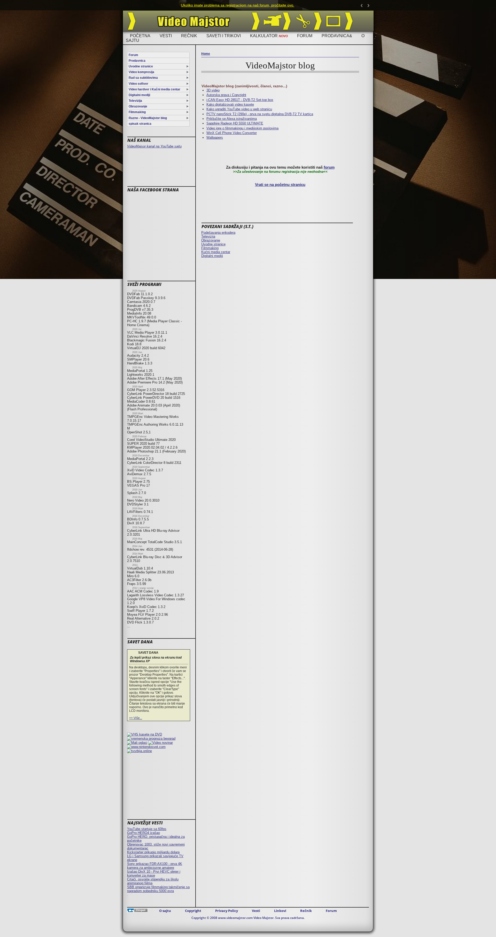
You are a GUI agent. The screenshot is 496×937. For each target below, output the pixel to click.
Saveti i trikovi (223, 36)
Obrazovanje (138, 106)
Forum (304, 36)
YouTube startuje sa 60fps (146, 829)
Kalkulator (269, 36)
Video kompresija (141, 72)
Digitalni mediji (139, 95)
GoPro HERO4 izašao (143, 833)
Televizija (135, 101)
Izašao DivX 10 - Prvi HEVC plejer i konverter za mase (153, 873)
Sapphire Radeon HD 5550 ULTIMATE (234, 123)
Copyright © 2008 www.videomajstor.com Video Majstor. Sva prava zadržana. (248, 918)
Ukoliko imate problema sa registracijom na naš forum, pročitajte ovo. (237, 5)
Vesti (166, 36)
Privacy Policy (226, 910)
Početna (140, 36)
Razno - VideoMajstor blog (148, 118)
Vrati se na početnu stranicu (280, 185)
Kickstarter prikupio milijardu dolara (153, 852)
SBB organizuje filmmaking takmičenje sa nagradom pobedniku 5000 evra (158, 889)
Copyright (193, 910)
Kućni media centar (215, 252)
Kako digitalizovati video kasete (230, 104)
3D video (213, 90)
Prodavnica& (337, 36)
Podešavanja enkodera (218, 233)
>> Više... (135, 718)
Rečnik (189, 36)
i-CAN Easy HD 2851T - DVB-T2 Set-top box (239, 100)
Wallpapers (214, 137)
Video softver (138, 83)
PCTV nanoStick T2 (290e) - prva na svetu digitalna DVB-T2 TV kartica (259, 114)
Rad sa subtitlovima (143, 78)
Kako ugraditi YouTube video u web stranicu (239, 109)
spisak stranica (140, 124)
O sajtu (165, 910)
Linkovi (280, 910)
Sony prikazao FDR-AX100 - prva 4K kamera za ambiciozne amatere (154, 866)
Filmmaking (137, 112)
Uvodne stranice (141, 66)
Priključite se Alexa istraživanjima (231, 119)
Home (205, 54)
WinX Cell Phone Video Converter (231, 133)
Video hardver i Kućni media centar (154, 89)
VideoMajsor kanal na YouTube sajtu (154, 146)
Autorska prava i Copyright (226, 95)
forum (329, 167)
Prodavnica (137, 61)
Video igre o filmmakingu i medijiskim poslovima (242, 128)
